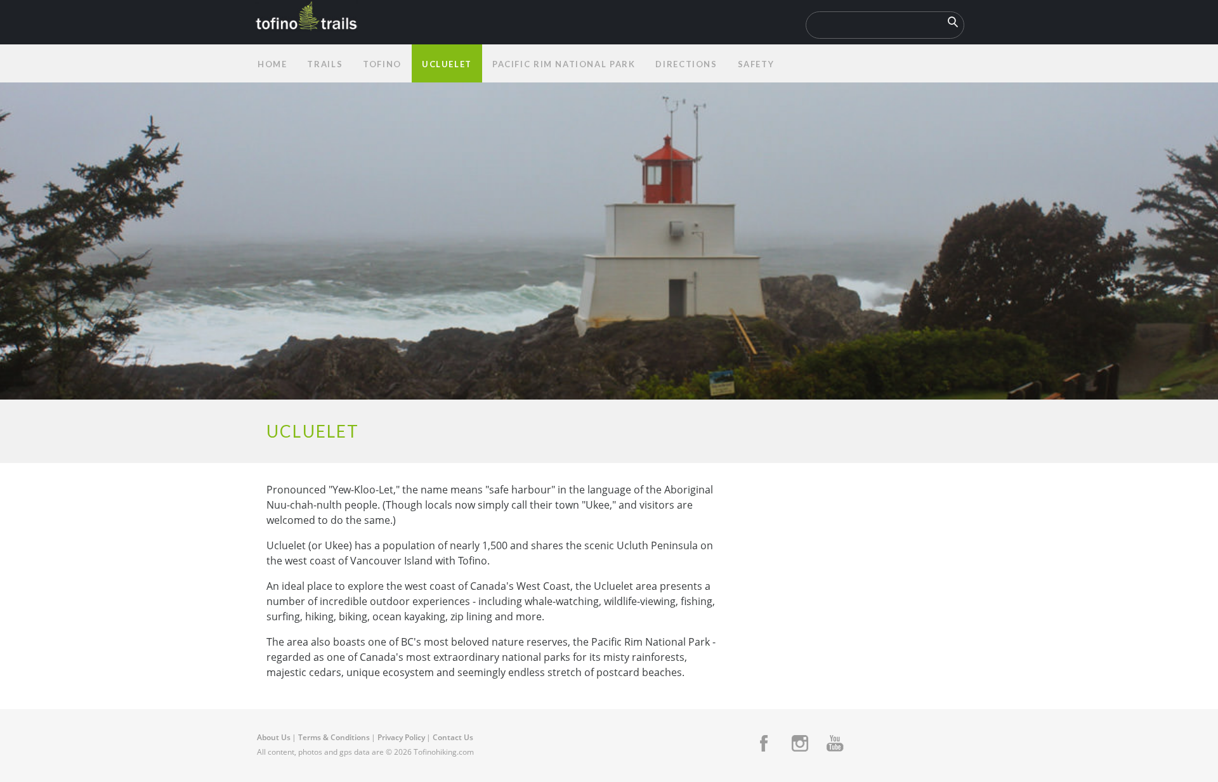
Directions (686, 64)
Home (272, 64)
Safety (756, 64)
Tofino (382, 64)
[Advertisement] (842, 583)
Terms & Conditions (334, 737)
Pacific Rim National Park (564, 64)
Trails (325, 64)
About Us (274, 737)
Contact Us (453, 737)
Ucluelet (447, 64)
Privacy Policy (401, 737)
